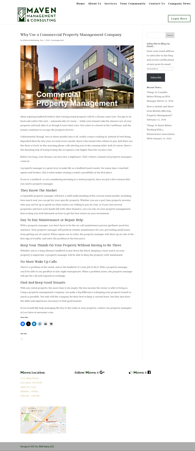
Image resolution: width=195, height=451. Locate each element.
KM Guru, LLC (46, 446)
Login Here (179, 18)
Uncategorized (57, 40)
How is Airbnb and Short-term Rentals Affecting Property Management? (160, 111)
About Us (94, 3)
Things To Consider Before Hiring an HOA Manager (158, 96)
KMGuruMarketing (31, 40)
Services (110, 3)
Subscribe (155, 77)
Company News (179, 3)
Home (81, 3)
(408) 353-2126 (28, 387)
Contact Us (157, 3)
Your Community (133, 3)
